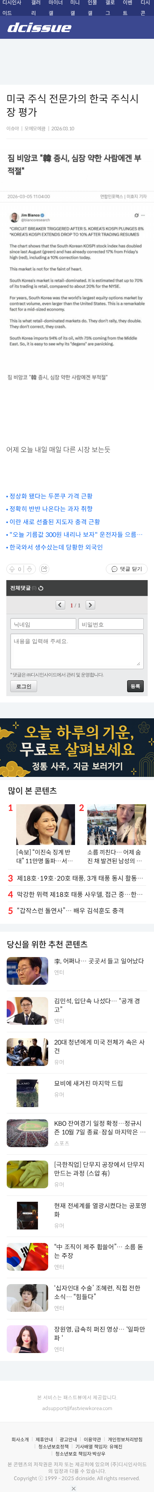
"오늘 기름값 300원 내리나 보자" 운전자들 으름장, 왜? (76, 535)
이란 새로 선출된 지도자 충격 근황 (54, 522)
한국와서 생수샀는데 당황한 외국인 (56, 547)
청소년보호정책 (53, 1447)
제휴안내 (44, 1440)
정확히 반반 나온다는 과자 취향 (51, 509)
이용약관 (92, 1440)
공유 (44, 569)
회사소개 (20, 1440)
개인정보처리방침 (125, 1440)
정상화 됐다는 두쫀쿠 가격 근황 (51, 496)
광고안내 (68, 1440)
